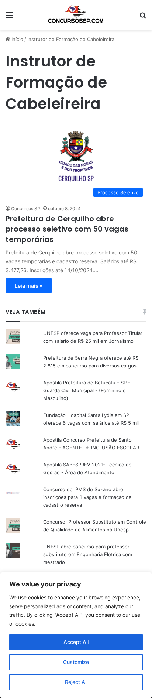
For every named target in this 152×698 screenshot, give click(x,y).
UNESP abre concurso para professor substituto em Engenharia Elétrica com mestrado (87, 554)
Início (16, 39)
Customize (76, 662)
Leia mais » (28, 286)
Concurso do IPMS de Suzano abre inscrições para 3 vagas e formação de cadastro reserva (87, 497)
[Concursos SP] (76, 15)
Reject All (76, 682)
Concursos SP (25, 208)
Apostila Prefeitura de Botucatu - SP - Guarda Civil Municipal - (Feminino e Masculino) (86, 390)
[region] (76, 635)
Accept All (76, 642)
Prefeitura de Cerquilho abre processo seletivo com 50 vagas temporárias (67, 228)
